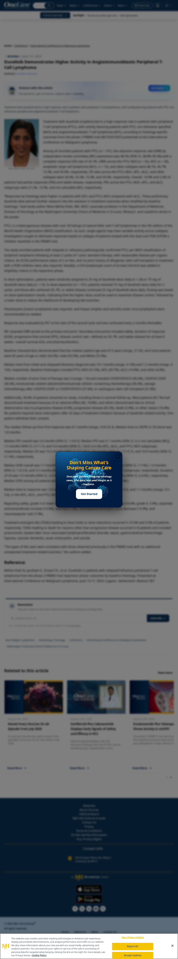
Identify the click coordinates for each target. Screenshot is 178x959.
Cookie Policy (39, 955)
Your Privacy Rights (133, 937)
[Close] (172, 946)
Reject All (132, 946)
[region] (89, 946)
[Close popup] (117, 456)
